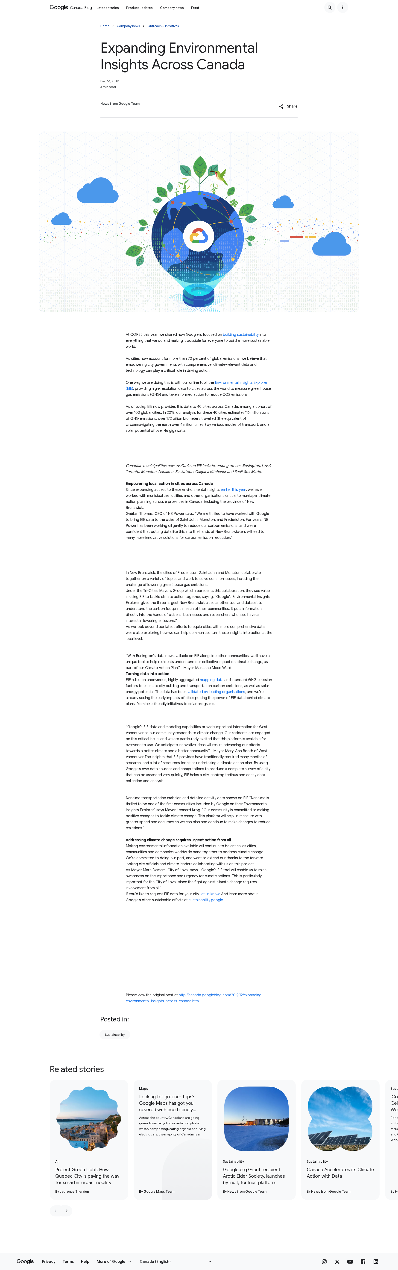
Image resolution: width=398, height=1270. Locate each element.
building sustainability (241, 334)
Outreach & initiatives (163, 26)
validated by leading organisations (216, 692)
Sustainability (115, 1035)
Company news (172, 8)
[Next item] (66, 1210)
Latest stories (108, 8)
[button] (288, 106)
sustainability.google (206, 900)
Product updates (139, 8)
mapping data (211, 680)
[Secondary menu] (342, 7)
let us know (210, 894)
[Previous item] (55, 1210)
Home (104, 26)
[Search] (329, 7)
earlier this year (233, 489)
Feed (195, 8)
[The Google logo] (25, 1261)
